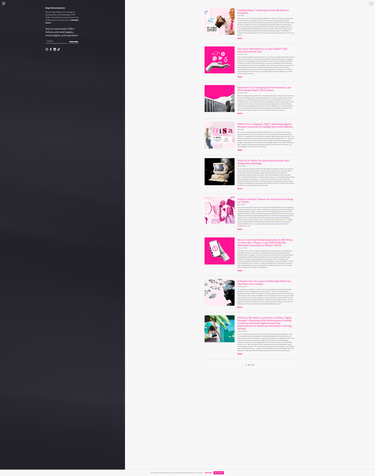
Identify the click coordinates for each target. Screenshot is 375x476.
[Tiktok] (58, 49)
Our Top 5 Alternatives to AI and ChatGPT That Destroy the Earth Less (262, 50)
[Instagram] (46, 49)
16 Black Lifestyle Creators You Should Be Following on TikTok (265, 200)
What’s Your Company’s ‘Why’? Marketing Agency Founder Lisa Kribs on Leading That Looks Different (265, 125)
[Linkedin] (54, 49)
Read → (241, 38)
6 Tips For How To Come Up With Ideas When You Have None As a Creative (264, 282)
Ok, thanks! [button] (219, 472)
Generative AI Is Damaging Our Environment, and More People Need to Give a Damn (264, 89)
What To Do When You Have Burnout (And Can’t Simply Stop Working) (263, 162)
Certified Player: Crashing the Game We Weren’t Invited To (263, 11)
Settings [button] (208, 472)
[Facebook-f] (50, 49)
